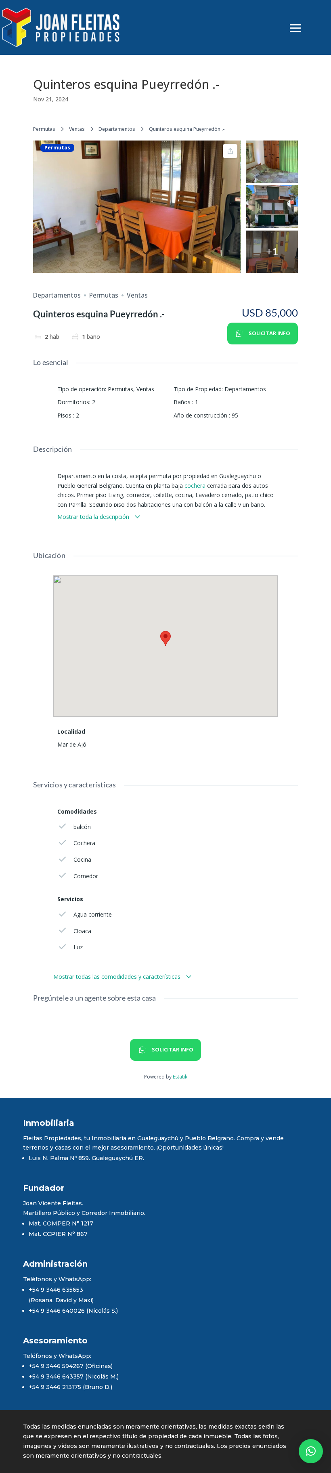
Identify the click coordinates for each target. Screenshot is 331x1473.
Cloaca (82, 931)
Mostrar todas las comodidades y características (117, 976)
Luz (78, 947)
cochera (194, 485)
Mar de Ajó (71, 744)
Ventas (77, 129)
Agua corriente (92, 914)
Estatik (180, 1076)
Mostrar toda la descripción (94, 516)
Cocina (82, 859)
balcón (82, 827)
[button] (311, 1451)
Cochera (84, 843)
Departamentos (116, 129)
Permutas (44, 129)
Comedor (85, 876)
